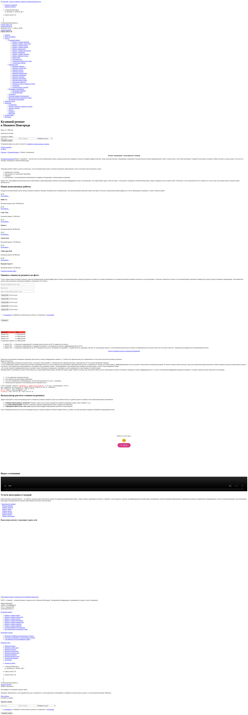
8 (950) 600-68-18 (6, 26)
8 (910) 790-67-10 (6, 24)
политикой (50, 315)
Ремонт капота (7, 514)
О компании (13, 105)
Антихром (15, 85)
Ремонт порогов (7, 507)
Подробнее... (5, 196)
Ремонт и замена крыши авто (14, 622)
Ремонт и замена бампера (20, 42)
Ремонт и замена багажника (21, 50)
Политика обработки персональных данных (19, 636)
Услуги (7, 38)
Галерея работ (9, 115)
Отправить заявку (7, 140)
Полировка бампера (19, 91)
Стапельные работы (19, 63)
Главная (7, 35)
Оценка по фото (10, 663)
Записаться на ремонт (8, 504)
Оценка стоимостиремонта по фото (11, 5)
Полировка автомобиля (16, 89)
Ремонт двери (6, 509)
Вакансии (12, 113)
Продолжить (5, 696)
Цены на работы (10, 37)
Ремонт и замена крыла (20, 45)
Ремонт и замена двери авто (21, 43)
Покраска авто (13, 64)
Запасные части (10, 101)
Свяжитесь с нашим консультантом (31, 385)
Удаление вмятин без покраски (19, 96)
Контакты (8, 117)
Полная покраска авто (19, 80)
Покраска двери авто (19, 68)
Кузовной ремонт (14, 40)
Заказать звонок (6, 30)
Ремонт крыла (7, 511)
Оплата (11, 110)
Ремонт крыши (7, 513)
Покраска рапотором (19, 78)
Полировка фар (17, 92)
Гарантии (12, 112)
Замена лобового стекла (20, 56)
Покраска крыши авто (19, 73)
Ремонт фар (16, 57)
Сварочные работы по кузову (22, 61)
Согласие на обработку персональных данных (20, 637)
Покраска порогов (18, 77)
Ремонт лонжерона (18, 52)
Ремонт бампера (7, 506)
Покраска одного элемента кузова (23, 84)
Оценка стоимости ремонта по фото (20, 106)
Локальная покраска (19, 82)
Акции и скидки (14, 108)
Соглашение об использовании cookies (17, 639)
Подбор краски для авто (20, 87)
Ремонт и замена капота (20, 47)
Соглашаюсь (7, 315)
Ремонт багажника (8, 516)
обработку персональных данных (38, 144)
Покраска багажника (19, 75)
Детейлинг (12, 94)
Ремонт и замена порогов (20, 54)
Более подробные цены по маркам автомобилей (124, 351)
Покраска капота (18, 71)
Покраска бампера (18, 66)
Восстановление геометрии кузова (20, 98)
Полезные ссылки (7, 632)
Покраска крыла (17, 70)
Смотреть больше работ (8, 271)
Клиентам (8, 103)
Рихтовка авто (17, 59)
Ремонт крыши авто (19, 49)
